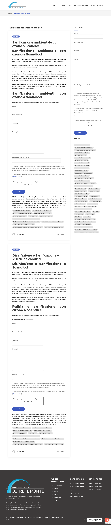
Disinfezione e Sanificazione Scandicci (42, 210)
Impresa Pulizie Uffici (94, 191)
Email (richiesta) (17, 114)
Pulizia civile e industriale (81, 196)
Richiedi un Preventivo (95, 489)
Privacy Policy (17, 176)
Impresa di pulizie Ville (80, 188)
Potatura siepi (74, 491)
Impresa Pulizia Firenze (94, 188)
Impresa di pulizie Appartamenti (82, 157)
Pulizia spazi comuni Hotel (81, 201)
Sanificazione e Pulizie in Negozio (83, 224)
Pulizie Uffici (78, 216)
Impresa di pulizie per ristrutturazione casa (85, 183)
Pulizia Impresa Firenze (80, 198)
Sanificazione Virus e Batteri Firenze (83, 227)
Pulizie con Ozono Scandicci (19, 216)
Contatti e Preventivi (96, 5)
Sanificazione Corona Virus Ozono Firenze (85, 219)
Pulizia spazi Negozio (80, 203)
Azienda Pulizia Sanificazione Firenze (84, 147)
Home (53, 5)
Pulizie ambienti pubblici (90, 206)
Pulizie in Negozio (90, 214)
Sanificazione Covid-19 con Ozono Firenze (85, 221)
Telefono (15, 123)
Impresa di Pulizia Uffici (80, 155)
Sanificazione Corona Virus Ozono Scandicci (52, 221)
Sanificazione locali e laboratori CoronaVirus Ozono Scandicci (27, 227)
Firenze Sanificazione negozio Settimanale (85, 150)
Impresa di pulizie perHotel (81, 170)
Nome (14, 106)
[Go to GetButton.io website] (107, 523)
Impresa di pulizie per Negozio (82, 180)
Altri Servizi (16, 36)
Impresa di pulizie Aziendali (81, 160)
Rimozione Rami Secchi (76, 496)
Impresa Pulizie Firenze (80, 191)
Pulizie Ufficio (87, 216)
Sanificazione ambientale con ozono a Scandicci (35, 44)
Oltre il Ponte (61, 5)
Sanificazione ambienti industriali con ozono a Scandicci (26, 221)
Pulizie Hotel (96, 211)
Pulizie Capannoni (56, 497)
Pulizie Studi (54, 491)
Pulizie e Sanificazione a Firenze (82, 211)
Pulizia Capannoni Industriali (82, 193)
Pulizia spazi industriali (95, 201)
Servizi (69, 5)
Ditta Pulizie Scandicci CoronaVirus (42, 213)
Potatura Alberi (74, 493)
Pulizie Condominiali (57, 485)
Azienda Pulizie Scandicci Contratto (21, 210)
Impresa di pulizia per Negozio (82, 152)
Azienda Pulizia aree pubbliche (82, 145)
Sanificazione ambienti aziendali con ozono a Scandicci (26, 218)
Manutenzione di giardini (77, 483)
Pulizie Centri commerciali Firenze (83, 209)
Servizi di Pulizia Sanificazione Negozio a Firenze (86, 232)
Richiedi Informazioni (95, 483)
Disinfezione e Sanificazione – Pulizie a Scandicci (35, 257)
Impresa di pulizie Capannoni (82, 162)
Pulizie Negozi (55, 494)
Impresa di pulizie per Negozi (82, 175)
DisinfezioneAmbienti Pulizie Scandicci (22, 213)
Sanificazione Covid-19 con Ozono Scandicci (23, 224)
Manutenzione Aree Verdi (80, 5)
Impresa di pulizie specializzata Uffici (83, 186)
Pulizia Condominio (94, 196)
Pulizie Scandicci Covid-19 (45, 216)
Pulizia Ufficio (78, 206)
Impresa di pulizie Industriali (82, 168)
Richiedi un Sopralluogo (95, 486)
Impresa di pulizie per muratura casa (83, 173)
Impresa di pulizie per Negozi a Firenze (84, 178)
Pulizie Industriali (79, 214)
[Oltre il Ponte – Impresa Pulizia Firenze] (17, 5)
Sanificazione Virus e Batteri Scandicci (54, 227)
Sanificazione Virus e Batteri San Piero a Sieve (86, 229)
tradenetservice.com (28, 521)
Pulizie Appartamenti (57, 500)
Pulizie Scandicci (33, 216)
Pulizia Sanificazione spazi (95, 198)
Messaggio (15, 132)
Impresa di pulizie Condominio (82, 165)
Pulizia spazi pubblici (92, 203)
